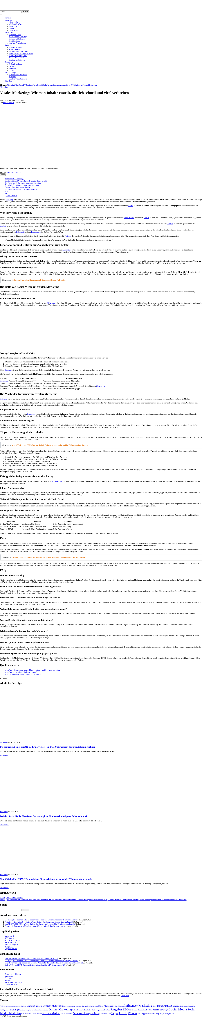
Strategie (3, 226)
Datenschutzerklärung (13, 974)
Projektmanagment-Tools (18, 51)
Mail (9, 172)
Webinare (12, 66)
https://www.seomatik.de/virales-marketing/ (21, 672)
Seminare (12, 77)
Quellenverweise (11, 196)
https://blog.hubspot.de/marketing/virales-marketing (23, 674)
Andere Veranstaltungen (18, 79)
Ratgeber (116, 1009)
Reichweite (20, 232)
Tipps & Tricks (14, 30)
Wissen (132, 1013)
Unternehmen (57, 481)
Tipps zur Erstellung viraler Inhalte (17, 187)
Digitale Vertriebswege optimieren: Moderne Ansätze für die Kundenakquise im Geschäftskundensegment (44, 963)
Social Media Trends (29, 1013)
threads (103, 1013)
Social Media (9, 33)
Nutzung (68, 236)
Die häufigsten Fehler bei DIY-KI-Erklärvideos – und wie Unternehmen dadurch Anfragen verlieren (47, 747)
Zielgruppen (51, 303)
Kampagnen (66, 250)
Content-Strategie (34, 1006)
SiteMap (8, 980)
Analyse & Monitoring (17, 43)
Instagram (62, 85)
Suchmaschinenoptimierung (87, 1013)
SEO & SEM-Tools (16, 58)
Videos (11, 70)
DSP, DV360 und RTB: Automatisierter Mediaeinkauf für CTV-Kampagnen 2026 (35, 965)
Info (155, 1005)
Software (8, 45)
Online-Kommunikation (41, 1010)
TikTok (108, 1013)
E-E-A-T (116, 1006)
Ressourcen (9, 62)
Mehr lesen (125, 996)
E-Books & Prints (15, 64)
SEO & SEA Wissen (17, 24)
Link (12, 172)
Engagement (35, 232)
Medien (146, 218)
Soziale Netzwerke (66, 1013)
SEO (126, 1009)
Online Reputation (98, 1010)
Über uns (8, 978)
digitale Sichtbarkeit (88, 1006)
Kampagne (31, 414)
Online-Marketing (60, 1009)
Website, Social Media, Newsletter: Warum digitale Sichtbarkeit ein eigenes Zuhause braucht (44, 816)
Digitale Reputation (76, 1006)
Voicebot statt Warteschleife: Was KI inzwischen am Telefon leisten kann (31, 959)
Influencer (3, 399)
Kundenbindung (182, 1006)
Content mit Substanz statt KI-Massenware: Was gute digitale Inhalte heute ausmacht (36, 926)
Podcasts (12, 68)
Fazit (6, 191)
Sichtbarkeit (142, 1010)
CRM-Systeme (14, 49)
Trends (11, 28)
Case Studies (14, 22)
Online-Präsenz (77, 1010)
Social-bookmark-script (13, 982)
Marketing (8, 20)
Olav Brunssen (8, 103)
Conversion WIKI (11, 985)
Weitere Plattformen (89, 85)
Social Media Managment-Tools (21, 54)
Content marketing (53, 1005)
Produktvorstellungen (17, 60)
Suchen (25, 12)
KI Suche (172, 1006)
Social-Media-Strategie (157, 1009)
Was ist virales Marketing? (14, 179)
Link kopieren (11, 898)
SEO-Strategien (133, 1010)
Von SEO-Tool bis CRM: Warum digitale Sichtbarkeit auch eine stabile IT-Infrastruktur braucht (46, 879)
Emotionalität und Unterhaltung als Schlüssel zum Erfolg (26, 181)
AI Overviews (4, 1006)
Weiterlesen (4, 755)
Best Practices (14, 41)
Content (170, 224)
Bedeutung (12, 1006)
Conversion (67, 1006)
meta (33, 1010)
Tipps (114, 1013)
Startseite (8, 18)
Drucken (18, 172)
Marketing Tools (15, 47)
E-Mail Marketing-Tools (18, 56)
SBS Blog (8, 81)
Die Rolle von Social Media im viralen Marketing (23, 183)
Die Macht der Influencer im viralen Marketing (22, 185)
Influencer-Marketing (138, 1005)
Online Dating (86, 1010)
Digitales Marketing (104, 1006)
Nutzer (130, 206)
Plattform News (15, 35)
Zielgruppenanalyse (145, 1013)
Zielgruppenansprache (164, 1013)
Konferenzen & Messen (18, 75)
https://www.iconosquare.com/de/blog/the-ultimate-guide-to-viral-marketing (32, 670)
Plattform (107, 1010)
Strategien (13, 26)
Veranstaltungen (10, 73)
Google (121, 1006)
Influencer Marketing (17, 39)
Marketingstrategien (24, 1010)
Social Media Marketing (18, 37)
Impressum (9, 976)
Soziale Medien (51, 1013)
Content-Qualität (20, 1006)
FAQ (6, 193)
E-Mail (2, 898)
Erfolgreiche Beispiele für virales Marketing (21, 189)
